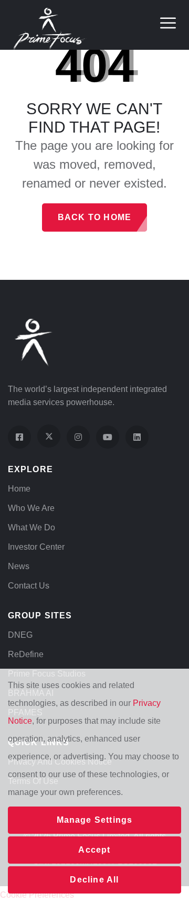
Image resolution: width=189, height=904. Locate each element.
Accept (94, 849)
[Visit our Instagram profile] (78, 437)
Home (19, 488)
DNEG (20, 634)
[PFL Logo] (50, 28)
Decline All (94, 879)
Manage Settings (95, 819)
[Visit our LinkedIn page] (137, 437)
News (18, 566)
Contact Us (28, 585)
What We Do (31, 527)
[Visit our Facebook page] (19, 437)
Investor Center (36, 546)
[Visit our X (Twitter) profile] (48, 436)
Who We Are (31, 508)
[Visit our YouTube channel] (107, 437)
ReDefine (26, 654)
